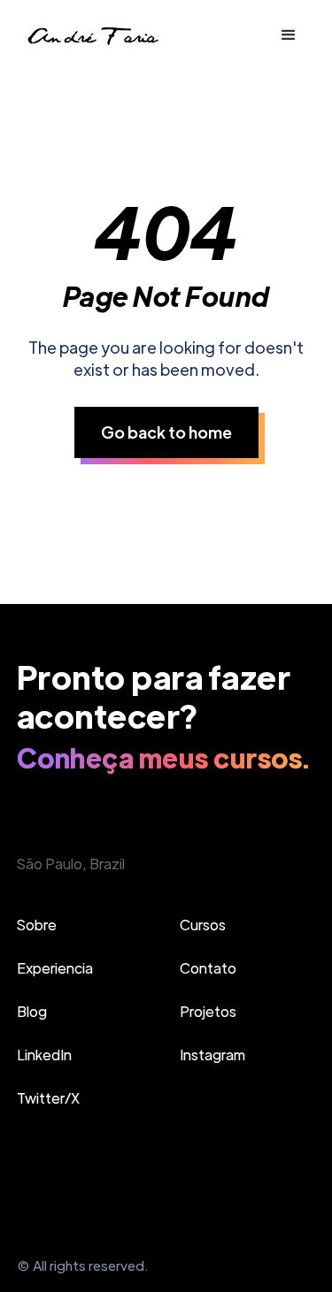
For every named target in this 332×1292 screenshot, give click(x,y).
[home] (91, 36)
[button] (288, 35)
